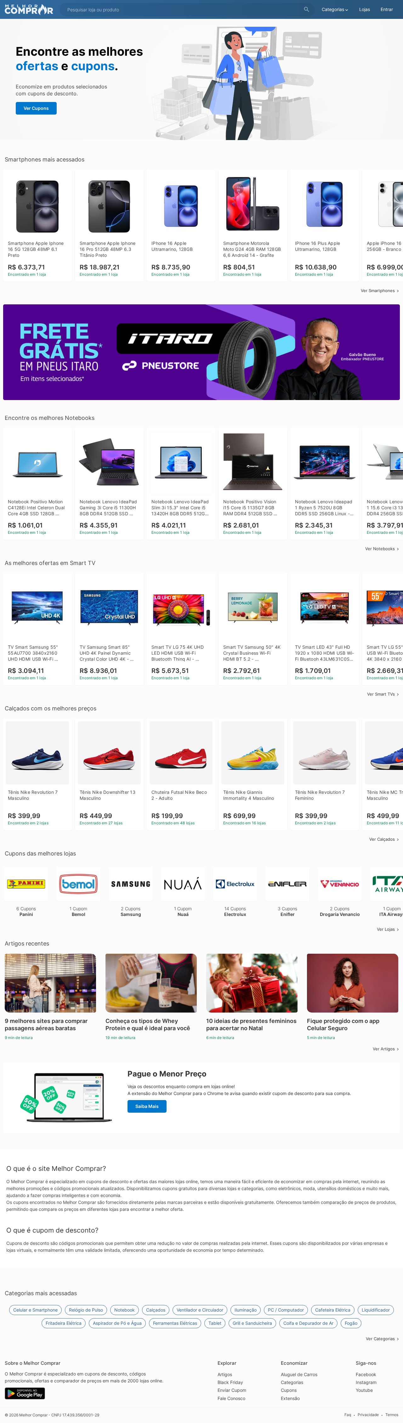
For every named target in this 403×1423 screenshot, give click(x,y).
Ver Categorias (380, 1338)
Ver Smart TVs (381, 694)
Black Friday (230, 1382)
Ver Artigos (384, 1048)
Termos (391, 1414)
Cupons (289, 1390)
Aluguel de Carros (299, 1374)
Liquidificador (376, 1310)
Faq (347, 1414)
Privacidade (368, 1414)
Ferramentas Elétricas (175, 1323)
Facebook (366, 1374)
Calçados (155, 1310)
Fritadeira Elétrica (64, 1323)
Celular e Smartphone (35, 1310)
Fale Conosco (231, 1398)
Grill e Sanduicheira (252, 1323)
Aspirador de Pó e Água (117, 1323)
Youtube (364, 1390)
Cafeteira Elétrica (332, 1310)
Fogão (351, 1323)
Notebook (124, 1310)
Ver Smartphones (378, 290)
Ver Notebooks (380, 548)
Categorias (292, 1382)
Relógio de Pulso (86, 1310)
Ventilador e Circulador (200, 1310)
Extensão (290, 1398)
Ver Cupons (36, 108)
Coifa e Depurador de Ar (308, 1323)
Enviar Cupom (232, 1390)
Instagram (366, 1382)
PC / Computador (286, 1310)
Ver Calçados (382, 839)
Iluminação (246, 1310)
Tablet (214, 1323)
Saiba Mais (147, 1106)
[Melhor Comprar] (30, 9)
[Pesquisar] (306, 9)
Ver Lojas (386, 929)
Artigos (225, 1374)
